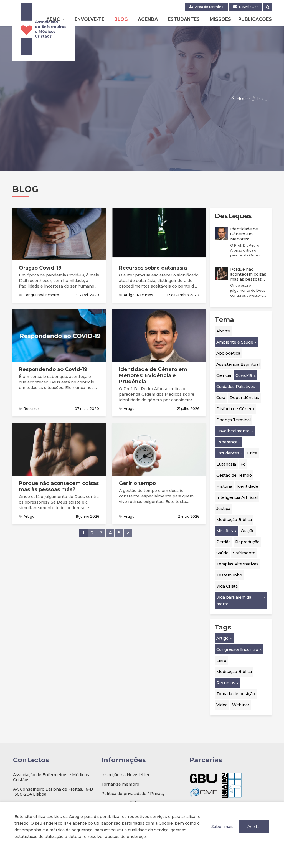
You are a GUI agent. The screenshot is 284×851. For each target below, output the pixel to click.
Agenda (148, 19)
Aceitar (254, 826)
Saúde (222, 552)
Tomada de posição (235, 693)
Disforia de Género (235, 408)
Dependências (244, 397)
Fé (242, 464)
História (224, 486)
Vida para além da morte (233, 600)
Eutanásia (226, 464)
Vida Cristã (227, 586)
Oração (248, 530)
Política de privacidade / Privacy (133, 793)
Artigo (222, 638)
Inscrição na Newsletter (125, 774)
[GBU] (203, 778)
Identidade (247, 486)
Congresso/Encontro (237, 649)
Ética (252, 453)
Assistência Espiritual (238, 364)
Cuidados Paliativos (235, 386)
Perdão (223, 541)
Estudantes (184, 19)
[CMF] (203, 791)
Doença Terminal (233, 419)
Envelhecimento (233, 430)
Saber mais (222, 826)
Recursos (225, 682)
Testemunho (229, 575)
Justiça (223, 508)
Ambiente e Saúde (234, 342)
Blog (121, 19)
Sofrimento (244, 552)
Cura (220, 397)
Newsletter (248, 7)
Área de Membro (209, 7)
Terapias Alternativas (237, 564)
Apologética (228, 353)
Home (242, 98)
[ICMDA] (232, 785)
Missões (220, 19)
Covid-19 (243, 375)
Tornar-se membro (120, 784)
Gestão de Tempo (234, 475)
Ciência (223, 375)
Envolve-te (89, 19)
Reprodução (247, 541)
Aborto (223, 331)
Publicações (255, 19)
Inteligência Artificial (237, 497)
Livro (221, 660)
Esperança (226, 442)
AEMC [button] (53, 19)
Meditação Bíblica (234, 519)
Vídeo (222, 704)
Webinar (240, 704)
